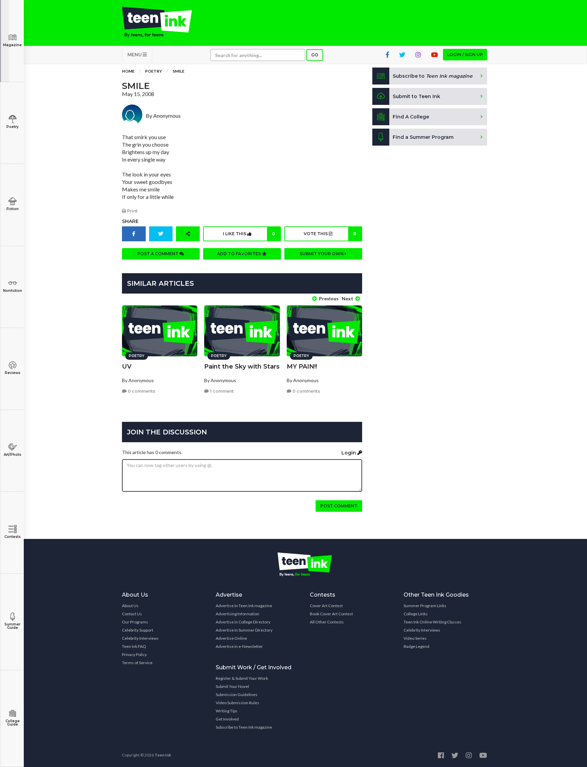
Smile (178, 71)
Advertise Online (231, 638)
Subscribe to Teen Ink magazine (244, 727)
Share (130, 221)
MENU (135, 54)
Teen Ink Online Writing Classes (432, 621)
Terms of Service (137, 662)
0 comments (141, 391)
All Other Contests (327, 621)
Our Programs (135, 621)
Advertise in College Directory (243, 621)
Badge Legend (416, 646)
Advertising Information (237, 613)
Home (128, 71)
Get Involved (227, 719)
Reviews (12, 373)
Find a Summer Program (423, 137)
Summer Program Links (425, 605)
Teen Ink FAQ (134, 646)
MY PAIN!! (302, 366)
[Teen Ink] (164, 22)
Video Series (415, 638)
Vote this (330, 233)
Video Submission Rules (237, 702)
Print (132, 210)
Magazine (12, 45)
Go (314, 54)
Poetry (12, 127)
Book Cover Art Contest (331, 613)
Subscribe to (433, 76)
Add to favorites (239, 253)
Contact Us (132, 613)
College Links (416, 613)
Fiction (12, 209)
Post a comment (158, 253)
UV (126, 366)
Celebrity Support (137, 630)
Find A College (411, 117)
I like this (249, 233)
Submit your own (322, 253)
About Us (130, 605)
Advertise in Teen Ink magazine (244, 605)
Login (349, 453)
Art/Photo (12, 454)
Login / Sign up (465, 54)
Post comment (338, 505)
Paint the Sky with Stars (242, 366)
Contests (12, 537)
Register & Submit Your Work (242, 678)
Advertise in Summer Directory (244, 630)
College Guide (12, 723)
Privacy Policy (134, 654)
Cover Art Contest (326, 605)
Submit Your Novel (232, 686)
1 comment (221, 391)
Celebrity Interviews (140, 638)
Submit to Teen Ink (416, 96)
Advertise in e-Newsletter (239, 646)
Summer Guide (12, 626)
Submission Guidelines (236, 694)
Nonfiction (12, 290)
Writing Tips (226, 710)
